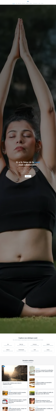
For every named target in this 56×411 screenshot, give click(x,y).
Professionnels (35, 3)
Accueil (14, 3)
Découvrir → (28, 176)
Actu (16, 3)
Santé (39, 3)
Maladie (27, 3)
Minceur (31, 3)
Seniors (42, 3)
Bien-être (19, 3)
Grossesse (23, 3)
